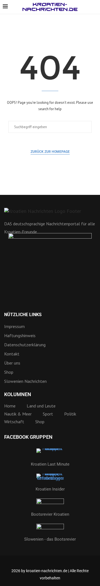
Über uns (12, 363)
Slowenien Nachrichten (25, 381)
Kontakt (11, 354)
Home (10, 406)
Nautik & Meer (18, 414)
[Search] (94, 7)
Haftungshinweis (20, 335)
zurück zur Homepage (50, 152)
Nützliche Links (23, 315)
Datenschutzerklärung (25, 344)
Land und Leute (41, 406)
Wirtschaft (14, 421)
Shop (8, 372)
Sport (48, 414)
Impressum (14, 326)
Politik (70, 414)
